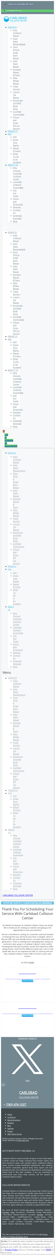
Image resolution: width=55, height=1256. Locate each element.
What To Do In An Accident (17, 158)
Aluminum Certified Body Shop (18, 536)
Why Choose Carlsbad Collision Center (17, 173)
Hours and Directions (18, 647)
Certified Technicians (18, 113)
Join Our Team (15, 193)
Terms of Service (16, 1237)
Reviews (17, 207)
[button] (11, 227)
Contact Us (16, 657)
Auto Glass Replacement (19, 468)
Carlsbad (28, 1092)
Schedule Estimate (17, 217)
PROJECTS (13, 131)
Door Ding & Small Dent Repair (16, 53)
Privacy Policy (11, 1249)
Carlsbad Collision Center (18, 895)
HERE (48, 1249)
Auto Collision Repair (17, 33)
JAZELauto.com (23, 1140)
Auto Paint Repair (16, 64)
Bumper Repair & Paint (17, 72)
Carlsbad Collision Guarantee (18, 185)
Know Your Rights (16, 142)
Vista (12, 1212)
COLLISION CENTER (28, 1097)
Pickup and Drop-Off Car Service (16, 123)
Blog (15, 221)
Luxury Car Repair (16, 527)
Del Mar (40, 1214)
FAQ (10, 134)
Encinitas (5, 1212)
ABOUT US (13, 165)
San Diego (30, 1210)
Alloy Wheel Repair (16, 81)
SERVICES (12, 27)
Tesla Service (16, 88)
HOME (31, 962)
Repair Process (16, 149)
